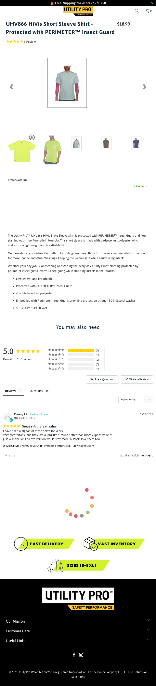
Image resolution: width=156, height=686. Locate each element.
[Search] (137, 11)
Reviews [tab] (10, 391)
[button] (144, 455)
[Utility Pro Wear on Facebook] (74, 655)
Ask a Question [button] (104, 379)
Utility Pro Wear (28, 672)
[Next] (144, 86)
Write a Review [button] (139, 379)
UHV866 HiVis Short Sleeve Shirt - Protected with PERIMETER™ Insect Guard (48, 446)
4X (52, 190)
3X (45, 190)
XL (30, 190)
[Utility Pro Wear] (78, 10)
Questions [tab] (36, 391)
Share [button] (11, 455)
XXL (38, 190)
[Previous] (12, 86)
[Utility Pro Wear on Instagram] (81, 655)
